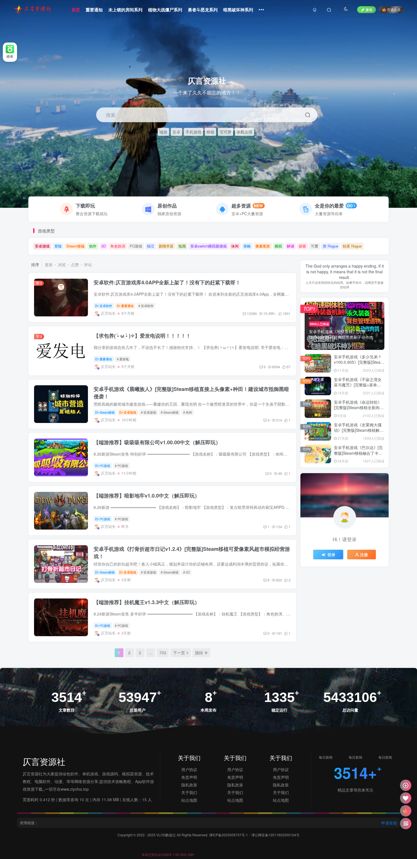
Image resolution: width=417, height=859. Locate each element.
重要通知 (94, 10)
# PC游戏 (121, 465)
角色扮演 (117, 246)
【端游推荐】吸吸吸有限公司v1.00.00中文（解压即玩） (157, 442)
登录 (331, 554)
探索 (302, 246)
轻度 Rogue (352, 246)
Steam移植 (75, 246)
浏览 (62, 264)
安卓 (176, 132)
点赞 (75, 264)
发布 (369, 9)
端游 (163, 132)
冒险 (58, 246)
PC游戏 (136, 246)
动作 (92, 246)
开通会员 (394, 9)
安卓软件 (106, 305)
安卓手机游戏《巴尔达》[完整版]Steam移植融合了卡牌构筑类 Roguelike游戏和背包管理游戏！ (358, 456)
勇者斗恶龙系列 (203, 10)
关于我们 (189, 792)
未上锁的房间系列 (125, 10)
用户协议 (189, 769)
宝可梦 (225, 132)
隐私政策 (189, 785)
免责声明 (189, 777)
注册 (364, 554)
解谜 (290, 246)
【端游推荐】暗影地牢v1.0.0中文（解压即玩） (147, 495)
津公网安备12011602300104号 (275, 834)
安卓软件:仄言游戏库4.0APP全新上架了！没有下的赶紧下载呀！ (167, 282)
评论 (88, 264)
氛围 (182, 246)
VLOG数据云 (166, 834)
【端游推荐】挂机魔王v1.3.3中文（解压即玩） (147, 602)
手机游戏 (193, 132)
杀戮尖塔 (244, 132)
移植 (210, 132)
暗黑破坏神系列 (238, 10)
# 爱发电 (123, 359)
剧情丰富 (166, 246)
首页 (75, 10)
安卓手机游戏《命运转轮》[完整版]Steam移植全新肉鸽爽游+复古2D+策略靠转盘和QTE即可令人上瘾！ (359, 410)
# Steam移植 (169, 412)
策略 (247, 246)
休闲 (235, 246)
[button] (410, 205)
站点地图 (189, 800)
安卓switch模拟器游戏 (208, 246)
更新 (49, 264)
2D (103, 246)
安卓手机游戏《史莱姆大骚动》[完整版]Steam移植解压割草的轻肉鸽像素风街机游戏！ (359, 433)
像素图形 (262, 246)
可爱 (314, 246)
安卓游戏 (42, 246)
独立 (150, 246)
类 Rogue (330, 246)
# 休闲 (187, 412)
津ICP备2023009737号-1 (228, 834)
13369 (252, 313)
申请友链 (389, 823)
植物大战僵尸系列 (165, 10)
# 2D (186, 572)
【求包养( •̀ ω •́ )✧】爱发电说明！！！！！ (142, 335)
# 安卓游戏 (148, 412)
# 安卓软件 (145, 305)
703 (162, 652)
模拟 (278, 246)
